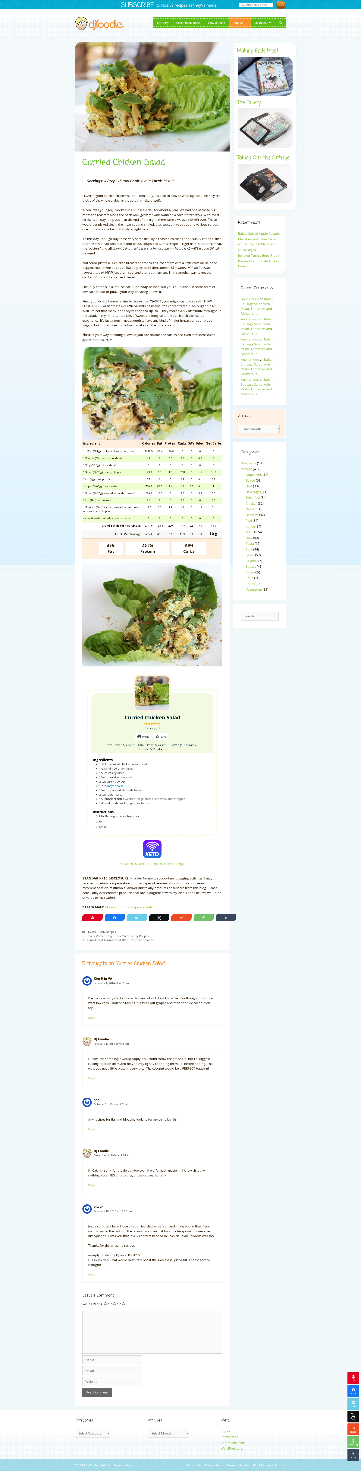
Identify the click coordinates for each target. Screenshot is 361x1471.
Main (249, 532)
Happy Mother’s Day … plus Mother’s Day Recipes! (117, 936)
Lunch (101, 932)
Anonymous (250, 299)
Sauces (251, 566)
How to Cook (216, 22)
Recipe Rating (92, 1304)
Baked (250, 480)
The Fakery (249, 102)
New (249, 538)
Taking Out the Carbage (263, 158)
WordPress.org (232, 1448)
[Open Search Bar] (280, 22)
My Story (163, 22)
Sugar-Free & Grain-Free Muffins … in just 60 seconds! (120, 940)
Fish (249, 520)
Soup (249, 578)
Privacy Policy (214, 1465)
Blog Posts (248, 463)
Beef (249, 486)
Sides (250, 572)
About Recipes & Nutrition (269, 1465)
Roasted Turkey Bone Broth (258, 255)
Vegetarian (254, 589)
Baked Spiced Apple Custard (259, 233)
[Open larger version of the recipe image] (152, 693)
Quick (250, 555)
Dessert (251, 509)
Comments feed (232, 1443)
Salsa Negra (247, 249)
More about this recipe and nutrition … (134, 907)
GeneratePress (123, 1465)
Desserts (252, 515)
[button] (145, 724)
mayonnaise (115, 786)
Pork (249, 549)
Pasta (250, 543)
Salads (251, 561)
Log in (225, 1431)
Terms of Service (238, 1465)
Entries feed (229, 1437)
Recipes (237, 22)
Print (145, 736)
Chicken (91, 932)
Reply (91, 1017)
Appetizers (254, 474)
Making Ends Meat (258, 51)
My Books (260, 22)
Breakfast (253, 497)
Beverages (253, 492)
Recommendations (188, 22)
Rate (162, 736)
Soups (250, 584)
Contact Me (194, 1465)
